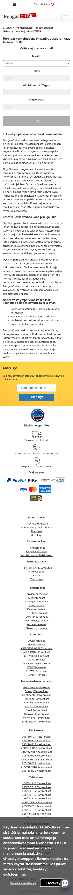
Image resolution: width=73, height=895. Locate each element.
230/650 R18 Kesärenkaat (36, 748)
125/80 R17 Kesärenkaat (36, 763)
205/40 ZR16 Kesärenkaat (36, 767)
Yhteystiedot (36, 571)
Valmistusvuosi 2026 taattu (36, 555)
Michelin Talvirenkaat (36, 702)
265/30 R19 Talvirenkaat (36, 795)
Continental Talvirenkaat (36, 695)
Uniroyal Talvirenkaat (36, 714)
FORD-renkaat (36, 659)
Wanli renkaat (37, 605)
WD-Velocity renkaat (36, 620)
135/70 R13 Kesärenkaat (36, 744)
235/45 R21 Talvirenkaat (36, 813)
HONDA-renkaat (37, 674)
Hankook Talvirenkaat (36, 699)
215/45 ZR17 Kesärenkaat (36, 752)
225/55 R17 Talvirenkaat (36, 787)
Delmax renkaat (36, 609)
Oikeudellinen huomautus (36, 568)
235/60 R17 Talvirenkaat (36, 791)
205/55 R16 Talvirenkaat (36, 810)
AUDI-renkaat (36, 640)
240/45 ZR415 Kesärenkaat (36, 759)
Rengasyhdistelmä (36, 551)
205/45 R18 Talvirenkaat (36, 806)
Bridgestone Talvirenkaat (36, 721)
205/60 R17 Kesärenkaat (36, 736)
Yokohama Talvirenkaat (36, 717)
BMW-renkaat (36, 644)
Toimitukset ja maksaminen (37, 527)
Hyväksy (53, 882)
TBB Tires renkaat (36, 613)
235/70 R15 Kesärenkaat (36, 740)
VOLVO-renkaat (36, 667)
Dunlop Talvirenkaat (36, 691)
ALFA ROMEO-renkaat (36, 652)
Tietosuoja (36, 579)
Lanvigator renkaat (37, 594)
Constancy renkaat (37, 616)
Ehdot (36, 575)
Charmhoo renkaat (37, 628)
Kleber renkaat (36, 598)
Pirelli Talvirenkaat (36, 710)
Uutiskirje (36, 535)
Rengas (7, 330)
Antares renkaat (36, 624)
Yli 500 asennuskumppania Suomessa (36, 453)
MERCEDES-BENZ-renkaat (37, 648)
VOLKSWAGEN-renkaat (36, 663)
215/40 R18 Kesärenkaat (36, 755)
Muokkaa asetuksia (23, 883)
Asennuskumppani (37, 523)
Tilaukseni (36, 531)
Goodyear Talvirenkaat (36, 687)
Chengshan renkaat (36, 601)
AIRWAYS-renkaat (36, 671)
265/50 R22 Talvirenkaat (36, 783)
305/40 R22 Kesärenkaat (36, 770)
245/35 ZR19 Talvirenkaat (36, 802)
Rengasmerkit (36, 547)
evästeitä (29, 827)
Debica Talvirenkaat (36, 706)
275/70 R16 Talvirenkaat (36, 798)
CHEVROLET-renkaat (36, 656)
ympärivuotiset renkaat (24, 223)
